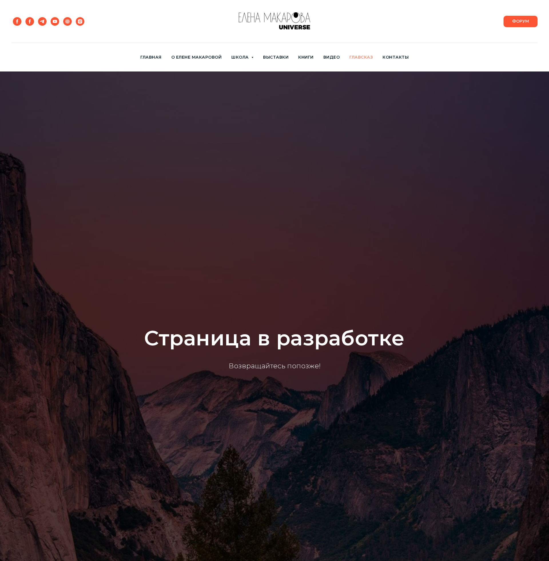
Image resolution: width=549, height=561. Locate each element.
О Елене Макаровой (196, 57)
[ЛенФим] (55, 21)
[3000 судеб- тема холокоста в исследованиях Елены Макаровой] (29, 21)
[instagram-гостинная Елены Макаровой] (80, 21)
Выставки (276, 57)
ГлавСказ (361, 57)
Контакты (396, 57)
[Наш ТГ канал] (42, 21)
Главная (151, 57)
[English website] (67, 21)
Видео (331, 57)
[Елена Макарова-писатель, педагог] (17, 21)
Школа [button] (240, 57)
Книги (306, 57)
